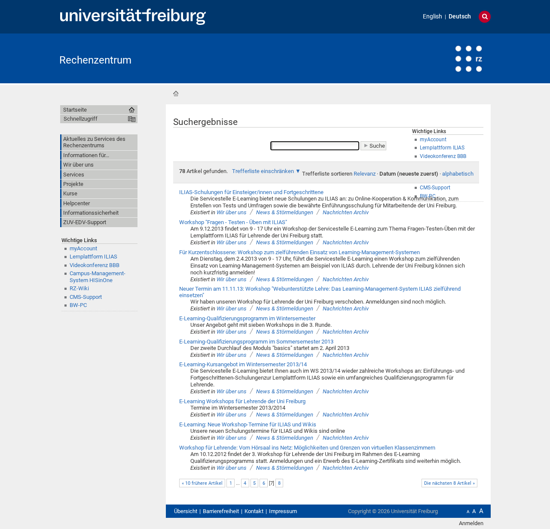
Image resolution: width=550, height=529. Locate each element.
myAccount (83, 248)
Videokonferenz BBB (94, 265)
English (432, 16)
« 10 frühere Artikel (202, 483)
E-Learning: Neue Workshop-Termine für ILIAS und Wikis (247, 424)
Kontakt (253, 511)
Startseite (175, 94)
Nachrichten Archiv (346, 212)
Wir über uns (232, 212)
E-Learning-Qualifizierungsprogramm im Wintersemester (247, 318)
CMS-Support (86, 297)
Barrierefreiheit (221, 511)
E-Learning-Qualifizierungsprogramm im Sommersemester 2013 (256, 341)
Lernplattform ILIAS (93, 256)
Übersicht (185, 511)
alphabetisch (458, 173)
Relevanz (365, 173)
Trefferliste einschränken (263, 171)
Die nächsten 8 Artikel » (449, 483)
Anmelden (471, 523)
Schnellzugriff (81, 119)
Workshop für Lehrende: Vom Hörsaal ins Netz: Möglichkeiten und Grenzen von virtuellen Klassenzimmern (307, 447)
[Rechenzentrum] (448, 58)
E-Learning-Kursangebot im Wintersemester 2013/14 (243, 364)
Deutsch (460, 16)
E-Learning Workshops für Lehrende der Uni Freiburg (242, 401)
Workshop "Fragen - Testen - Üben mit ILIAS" (233, 222)
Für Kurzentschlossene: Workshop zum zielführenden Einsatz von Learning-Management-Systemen (299, 252)
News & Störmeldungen (284, 212)
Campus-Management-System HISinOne (97, 276)
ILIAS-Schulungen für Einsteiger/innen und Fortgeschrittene (251, 192)
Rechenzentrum (95, 60)
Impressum (283, 511)
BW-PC (78, 305)
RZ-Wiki (79, 288)
